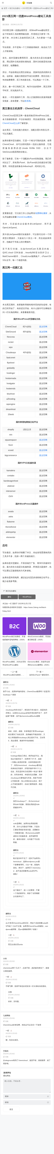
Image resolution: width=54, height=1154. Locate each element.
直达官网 (43, 327)
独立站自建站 (14, 8)
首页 (5, 8)
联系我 (28, 101)
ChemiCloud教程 (24, 217)
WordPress (27, 597)
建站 (9, 597)
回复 (6, 688)
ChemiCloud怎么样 (11, 123)
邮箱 (7, 1102)
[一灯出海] (27, 3)
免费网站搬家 (41, 213)
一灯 (10, 604)
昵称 (7, 1096)
